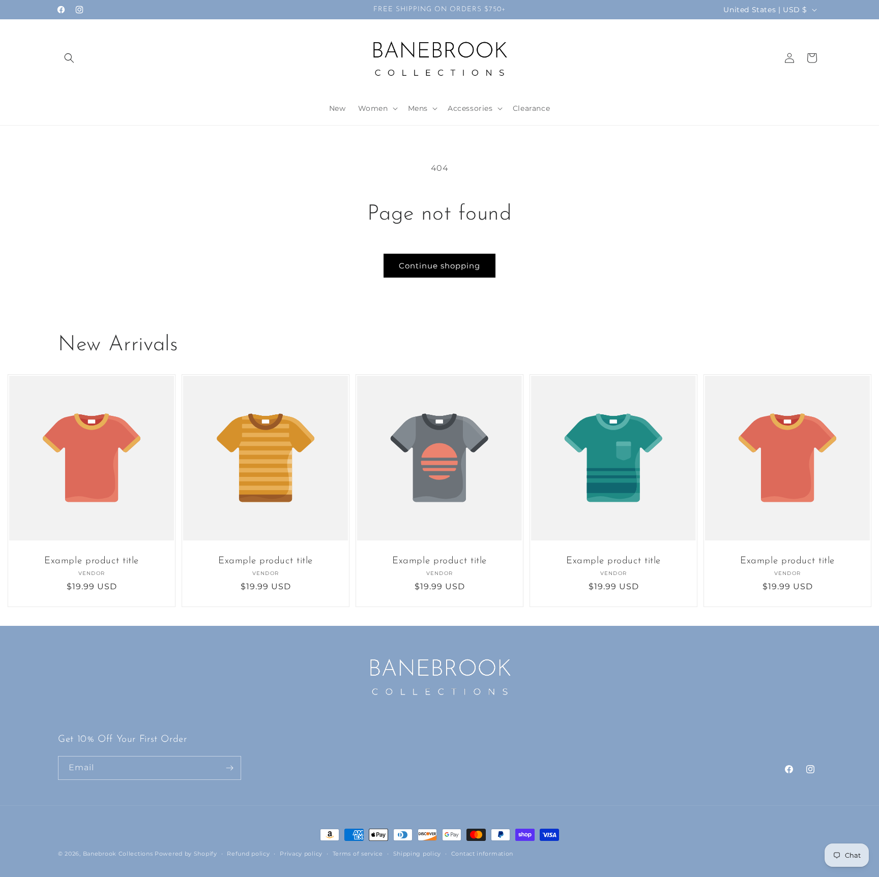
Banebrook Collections (118, 853)
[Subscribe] (229, 768)
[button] (69, 58)
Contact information (482, 853)
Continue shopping (439, 265)
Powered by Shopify (186, 853)
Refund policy (248, 853)
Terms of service (358, 853)
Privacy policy (301, 853)
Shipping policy (417, 853)
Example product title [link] (91, 561)
